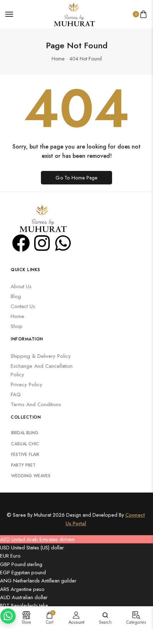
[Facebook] (21, 243)
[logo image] (73, 13)
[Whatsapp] (63, 243)
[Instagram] (42, 243)
